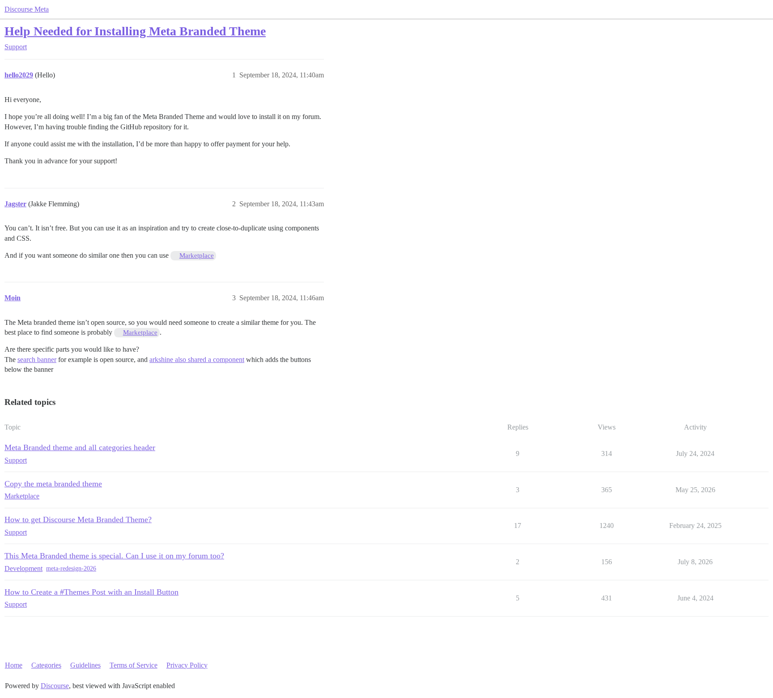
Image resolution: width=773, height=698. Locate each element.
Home (13, 665)
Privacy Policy (187, 665)
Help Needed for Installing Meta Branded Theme (135, 31)
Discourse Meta (26, 9)
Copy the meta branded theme (53, 483)
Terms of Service (133, 665)
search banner (36, 359)
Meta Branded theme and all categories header (79, 447)
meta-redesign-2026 (71, 568)
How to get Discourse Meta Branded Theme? (78, 519)
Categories (46, 665)
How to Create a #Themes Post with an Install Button (91, 591)
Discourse (55, 685)
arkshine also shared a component (196, 359)
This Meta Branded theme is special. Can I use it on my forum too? (114, 555)
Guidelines (85, 665)
